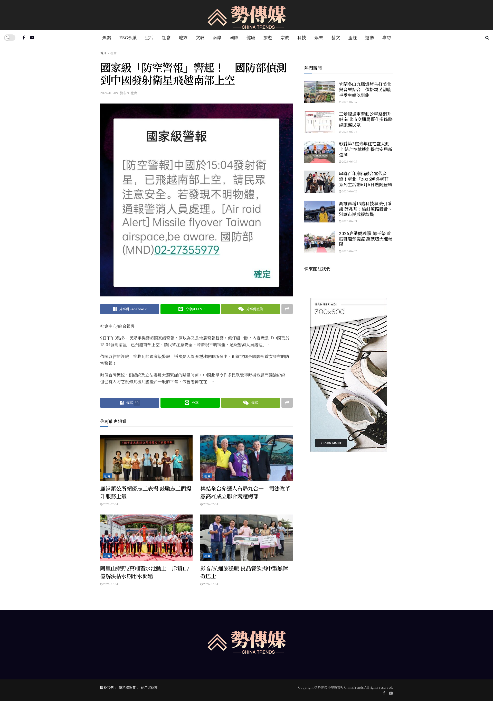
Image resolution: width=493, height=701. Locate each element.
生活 (149, 37)
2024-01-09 (109, 92)
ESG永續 (128, 37)
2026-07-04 (110, 504)
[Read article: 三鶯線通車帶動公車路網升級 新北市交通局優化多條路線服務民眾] (319, 122)
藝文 (335, 37)
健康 (250, 37)
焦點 (106, 37)
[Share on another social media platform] (287, 309)
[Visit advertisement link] (348, 375)
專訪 (386, 37)
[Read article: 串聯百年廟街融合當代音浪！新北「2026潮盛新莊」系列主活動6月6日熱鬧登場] (319, 182)
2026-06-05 (349, 102)
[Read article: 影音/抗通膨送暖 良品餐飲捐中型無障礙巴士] (246, 538)
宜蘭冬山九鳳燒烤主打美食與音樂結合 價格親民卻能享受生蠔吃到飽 (365, 89)
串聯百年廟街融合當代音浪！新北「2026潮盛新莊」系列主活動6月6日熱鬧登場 (366, 179)
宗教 (284, 37)
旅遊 (267, 37)
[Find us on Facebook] (24, 37)
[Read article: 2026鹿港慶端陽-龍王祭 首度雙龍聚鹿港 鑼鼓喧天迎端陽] (319, 241)
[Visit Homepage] (246, 15)
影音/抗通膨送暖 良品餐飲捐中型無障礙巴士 (244, 572)
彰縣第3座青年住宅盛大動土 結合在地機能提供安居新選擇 (365, 149)
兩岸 (217, 37)
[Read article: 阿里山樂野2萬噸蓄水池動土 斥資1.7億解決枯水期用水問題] (146, 538)
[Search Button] (487, 37)
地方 (183, 37)
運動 (369, 37)
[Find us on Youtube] (32, 37)
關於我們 (106, 687)
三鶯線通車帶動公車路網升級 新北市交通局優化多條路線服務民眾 (365, 119)
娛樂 (318, 37)
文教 (200, 37)
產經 (352, 37)
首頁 (103, 53)
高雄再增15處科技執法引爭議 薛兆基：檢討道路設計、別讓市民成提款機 (365, 209)
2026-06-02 (349, 191)
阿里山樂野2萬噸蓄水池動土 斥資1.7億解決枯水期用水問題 (144, 572)
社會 (166, 37)
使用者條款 (149, 687)
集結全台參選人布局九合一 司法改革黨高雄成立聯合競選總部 (245, 492)
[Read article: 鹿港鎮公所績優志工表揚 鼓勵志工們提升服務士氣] (146, 458)
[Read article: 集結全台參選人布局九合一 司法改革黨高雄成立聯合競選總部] (246, 458)
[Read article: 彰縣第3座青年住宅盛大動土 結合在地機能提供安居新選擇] (319, 152)
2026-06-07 (349, 251)
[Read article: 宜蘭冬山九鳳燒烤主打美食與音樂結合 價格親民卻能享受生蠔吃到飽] (319, 92)
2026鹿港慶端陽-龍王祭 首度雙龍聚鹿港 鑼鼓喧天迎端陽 (365, 238)
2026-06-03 (349, 221)
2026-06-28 (349, 131)
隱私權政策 (127, 687)
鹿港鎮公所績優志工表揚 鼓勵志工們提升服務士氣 (145, 492)
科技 (301, 37)
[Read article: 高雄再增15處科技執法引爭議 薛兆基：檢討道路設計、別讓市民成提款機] (319, 212)
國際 (234, 37)
